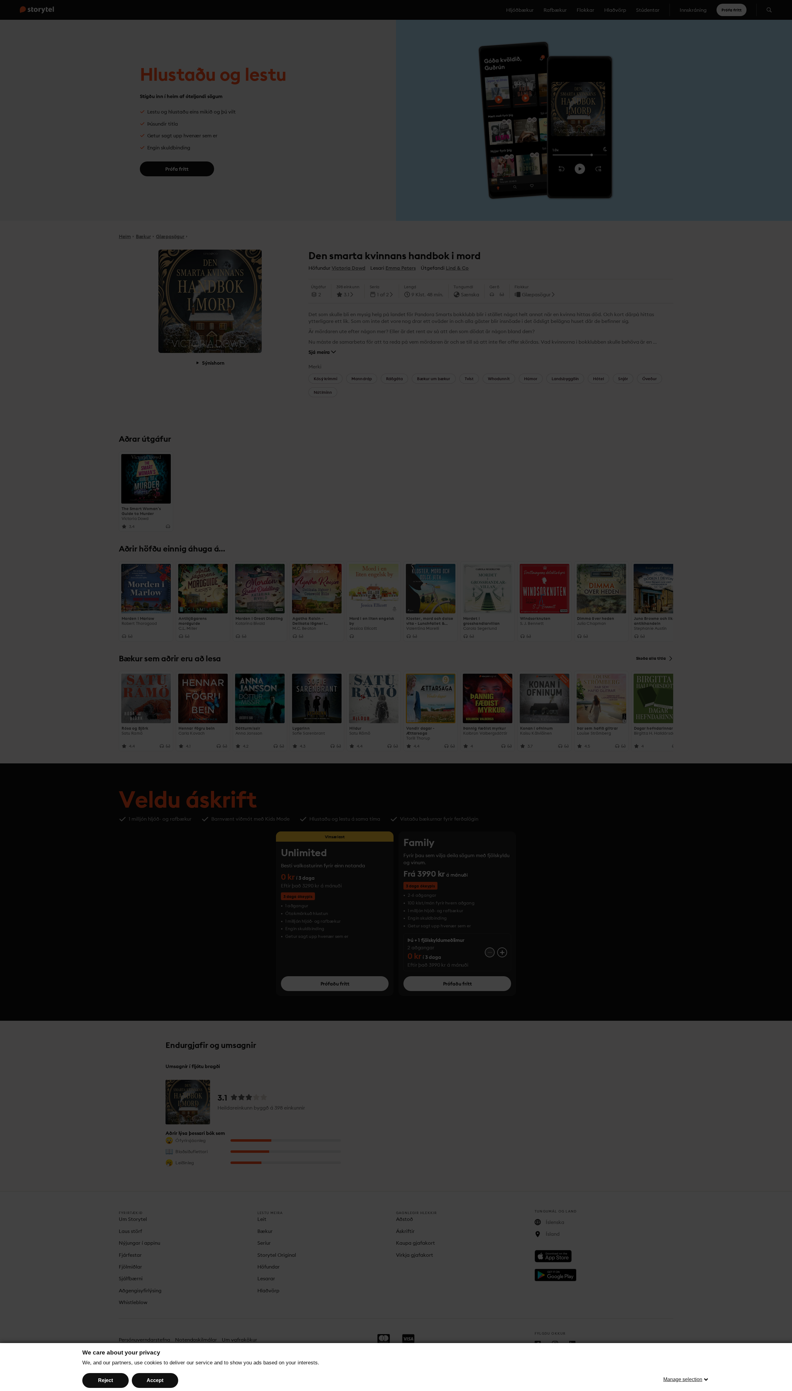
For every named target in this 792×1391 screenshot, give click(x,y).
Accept (155, 1380)
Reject (105, 1380)
